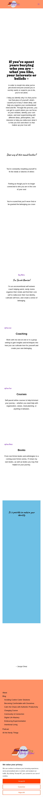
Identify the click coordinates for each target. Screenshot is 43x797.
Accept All (21, 781)
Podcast (6, 729)
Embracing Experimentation (15, 721)
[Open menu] (38, 4)
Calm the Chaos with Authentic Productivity (21, 707)
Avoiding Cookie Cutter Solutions (17, 700)
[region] (21, 779)
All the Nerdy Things (10, 733)
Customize (21, 787)
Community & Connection (14, 714)
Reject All (21, 792)
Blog (4, 696)
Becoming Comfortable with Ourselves (19, 703)
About (5, 693)
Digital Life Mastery (11, 718)
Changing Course (11, 710)
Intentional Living (10, 725)
